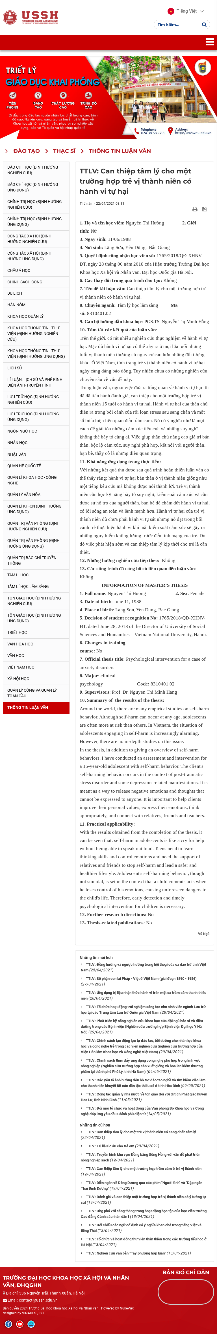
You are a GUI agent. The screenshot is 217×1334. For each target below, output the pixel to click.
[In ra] (195, 209)
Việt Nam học (20, 667)
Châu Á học (18, 270)
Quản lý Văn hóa (23, 494)
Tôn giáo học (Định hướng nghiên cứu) (34, 601)
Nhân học (17, 442)
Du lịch (14, 293)
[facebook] (8, 1324)
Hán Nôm (16, 305)
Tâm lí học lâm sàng (28, 586)
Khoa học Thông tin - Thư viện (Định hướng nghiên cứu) (33, 333)
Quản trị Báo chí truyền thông (32, 560)
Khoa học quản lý (25, 316)
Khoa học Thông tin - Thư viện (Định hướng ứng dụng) (36, 354)
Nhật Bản (16, 454)
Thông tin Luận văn (27, 707)
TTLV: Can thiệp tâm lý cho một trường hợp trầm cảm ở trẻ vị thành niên (143, 1169)
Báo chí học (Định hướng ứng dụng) (32, 187)
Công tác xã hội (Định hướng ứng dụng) (29, 256)
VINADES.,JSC (33, 1313)
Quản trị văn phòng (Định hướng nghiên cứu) (33, 526)
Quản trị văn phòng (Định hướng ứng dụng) (33, 543)
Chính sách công (24, 282)
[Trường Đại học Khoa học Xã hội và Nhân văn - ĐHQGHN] (10, 17)
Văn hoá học (20, 644)
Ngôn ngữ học (22, 431)
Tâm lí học (18, 575)
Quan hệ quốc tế (24, 466)
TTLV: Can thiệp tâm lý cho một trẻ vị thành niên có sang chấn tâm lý (141, 1132)
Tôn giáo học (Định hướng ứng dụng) (34, 618)
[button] (182, 11)
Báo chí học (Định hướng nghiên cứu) (32, 170)
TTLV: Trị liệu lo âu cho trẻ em (110, 1146)
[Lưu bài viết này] (205, 209)
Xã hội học (18, 678)
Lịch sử (14, 368)
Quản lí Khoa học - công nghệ (32, 480)
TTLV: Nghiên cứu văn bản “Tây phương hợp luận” (126, 1253)
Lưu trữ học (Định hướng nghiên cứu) (33, 399)
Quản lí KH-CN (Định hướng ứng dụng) (34, 509)
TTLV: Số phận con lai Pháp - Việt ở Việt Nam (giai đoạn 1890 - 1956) (141, 978)
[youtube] (19, 1324)
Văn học (15, 655)
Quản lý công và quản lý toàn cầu (32, 693)
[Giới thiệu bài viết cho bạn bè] (188, 209)
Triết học (17, 632)
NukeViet (127, 1308)
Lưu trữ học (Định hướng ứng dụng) (33, 417)
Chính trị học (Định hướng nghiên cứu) (34, 204)
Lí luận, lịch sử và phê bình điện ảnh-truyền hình (34, 382)
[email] (31, 1324)
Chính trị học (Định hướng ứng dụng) (34, 222)
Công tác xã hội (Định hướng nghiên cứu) (29, 239)
